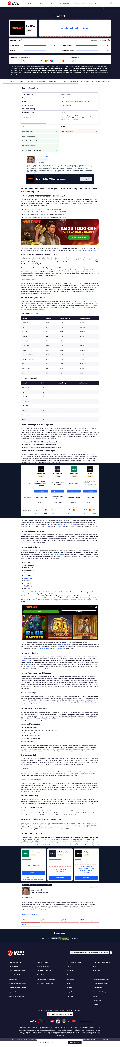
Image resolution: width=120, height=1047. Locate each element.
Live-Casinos (13, 979)
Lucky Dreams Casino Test (55, 859)
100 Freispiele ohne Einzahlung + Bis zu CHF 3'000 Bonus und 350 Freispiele (86, 869)
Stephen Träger (36, 890)
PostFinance (70, 979)
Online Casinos (23, 7)
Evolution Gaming (26, 660)
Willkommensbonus (43, 966)
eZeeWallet (24, 303)
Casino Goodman (57, 648)
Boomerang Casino (43, 648)
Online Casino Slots (36, 592)
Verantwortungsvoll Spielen (71, 81)
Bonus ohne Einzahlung (44, 970)
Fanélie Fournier (37, 924)
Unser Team (96, 970)
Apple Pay (70, 996)
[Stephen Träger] (31, 159)
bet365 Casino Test (26, 859)
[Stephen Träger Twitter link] (37, 162)
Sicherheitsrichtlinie (99, 987)
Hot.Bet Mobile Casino (87, 81)
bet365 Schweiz (14, 966)
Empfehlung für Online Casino (67, 524)
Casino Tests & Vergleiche (17, 970)
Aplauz (69, 966)
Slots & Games (20, 81)
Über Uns (95, 966)
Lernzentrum (90, 3)
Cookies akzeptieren (75, 1042)
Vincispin (90, 473)
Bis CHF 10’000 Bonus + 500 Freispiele (60, 870)
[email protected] (66, 105)
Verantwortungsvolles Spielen (102, 979)
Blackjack (30, 666)
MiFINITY (33, 303)
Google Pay (70, 992)
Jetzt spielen (41, 491)
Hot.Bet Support (41, 81)
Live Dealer (31, 81)
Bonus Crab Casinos (43, 975)
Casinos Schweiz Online (13, 7)
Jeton (68, 983)
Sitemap (95, 1004)
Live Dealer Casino (59, 554)
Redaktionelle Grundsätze (100, 975)
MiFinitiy (69, 987)
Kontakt (95, 996)
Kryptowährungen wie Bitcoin (87, 303)
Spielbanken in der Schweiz (17, 987)
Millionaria (58, 526)
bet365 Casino (74, 473)
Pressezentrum (97, 1000)
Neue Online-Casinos (15, 975)
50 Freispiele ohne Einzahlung (46, 979)
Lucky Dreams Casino (57, 473)
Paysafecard (70, 970)
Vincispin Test (78, 859)
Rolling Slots (48, 526)
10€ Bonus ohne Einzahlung (45, 983)
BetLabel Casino (41, 473)
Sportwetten (89, 248)
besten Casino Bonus (91, 250)
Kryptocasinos (13, 992)
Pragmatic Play (64, 644)
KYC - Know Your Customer (101, 983)
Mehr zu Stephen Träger (28, 914)
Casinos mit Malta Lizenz (16, 996)
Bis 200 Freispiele (33, 865)
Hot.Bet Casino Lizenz (54, 81)
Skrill (68, 975)
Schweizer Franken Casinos (17, 983)
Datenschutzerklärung (99, 992)
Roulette (58, 592)
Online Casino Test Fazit (102, 81)
